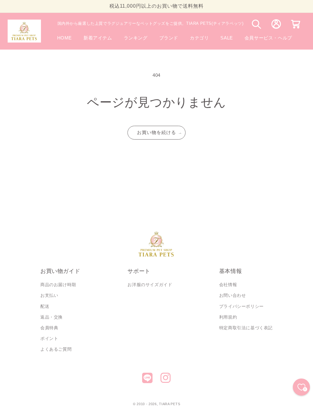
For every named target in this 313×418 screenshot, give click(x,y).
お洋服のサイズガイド (149, 284)
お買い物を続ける (156, 132)
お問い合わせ (232, 295)
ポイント (49, 338)
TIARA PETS (169, 404)
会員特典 (49, 327)
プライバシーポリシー (241, 306)
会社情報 (228, 284)
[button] (168, 38)
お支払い (49, 295)
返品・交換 (51, 317)
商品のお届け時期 (58, 284)
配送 (44, 306)
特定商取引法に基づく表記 (246, 327)
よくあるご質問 (56, 349)
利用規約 (228, 317)
